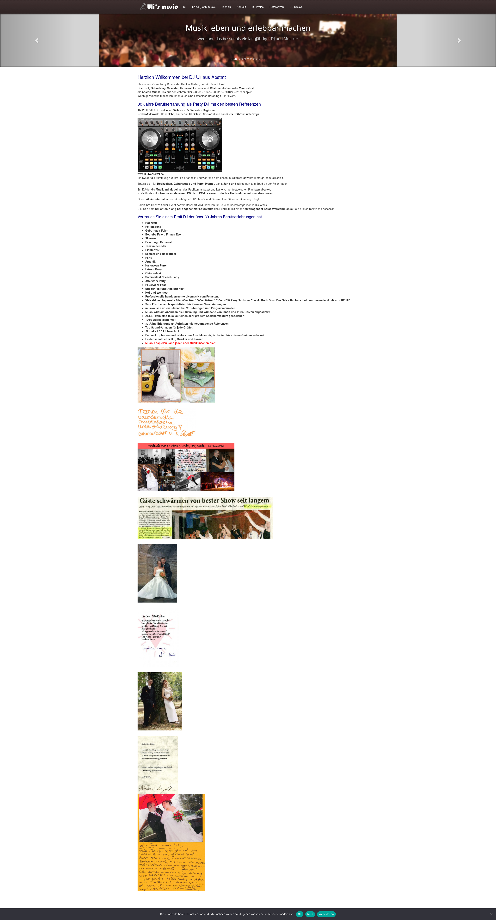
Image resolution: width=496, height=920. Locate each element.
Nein (310, 914)
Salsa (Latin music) (204, 7)
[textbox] (248, 283)
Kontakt (241, 7)
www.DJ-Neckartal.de (151, 174)
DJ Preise (258, 7)
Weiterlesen (326, 914)
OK (300, 914)
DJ (184, 7)
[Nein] (491, 914)
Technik (226, 7)
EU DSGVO (296, 7)
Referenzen (277, 7)
